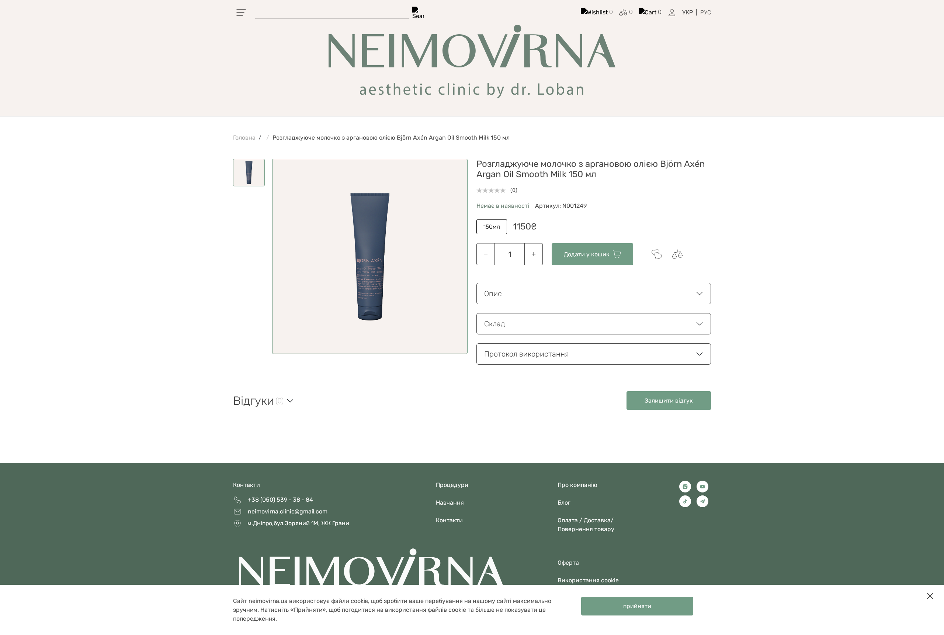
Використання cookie (588, 580)
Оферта (568, 562)
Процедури (452, 484)
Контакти (246, 484)
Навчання (450, 502)
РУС (705, 12)
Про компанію (577, 484)
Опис (493, 293)
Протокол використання (526, 354)
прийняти (637, 606)
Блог (564, 502)
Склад (494, 323)
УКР (687, 12)
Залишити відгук (669, 400)
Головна (244, 137)
